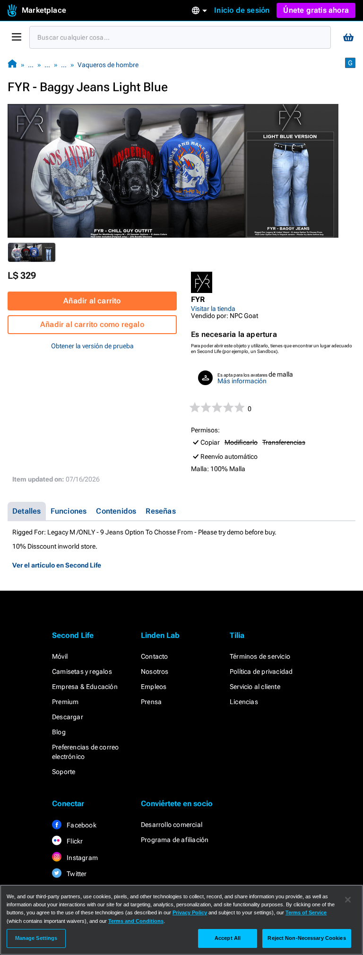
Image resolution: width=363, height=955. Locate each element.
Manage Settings (36, 938)
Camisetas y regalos (82, 671)
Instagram (81, 857)
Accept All (228, 938)
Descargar (67, 717)
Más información (242, 381)
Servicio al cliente (255, 686)
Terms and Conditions (136, 921)
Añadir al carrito (92, 300)
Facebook (80, 825)
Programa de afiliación (174, 839)
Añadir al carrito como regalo (92, 324)
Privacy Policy (190, 912)
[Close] (347, 899)
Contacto (154, 656)
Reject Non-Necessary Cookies (307, 938)
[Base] (12, 64)
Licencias (244, 701)
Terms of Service (306, 912)
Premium (65, 701)
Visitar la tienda (213, 308)
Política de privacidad (261, 671)
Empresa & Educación (85, 686)
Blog (59, 732)
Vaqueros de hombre (108, 65)
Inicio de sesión (241, 10)
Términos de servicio (260, 656)
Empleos (153, 686)
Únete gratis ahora (316, 10)
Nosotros (155, 671)
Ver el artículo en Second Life (56, 565)
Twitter (76, 874)
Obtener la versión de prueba (92, 346)
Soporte (63, 771)
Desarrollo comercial (171, 824)
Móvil (60, 656)
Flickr (74, 841)
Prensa (151, 701)
